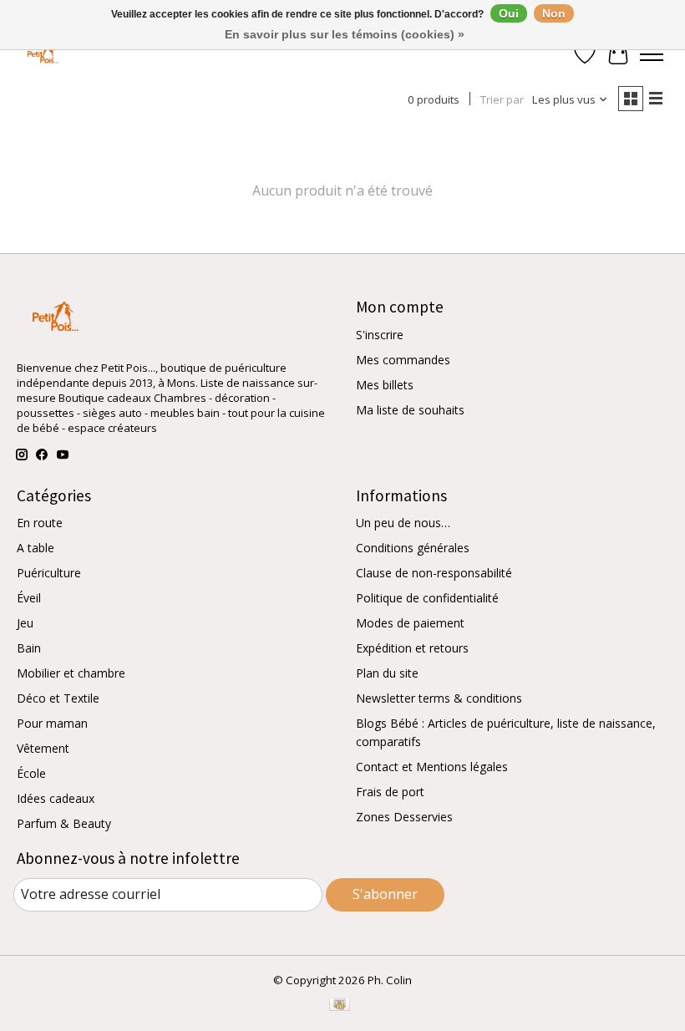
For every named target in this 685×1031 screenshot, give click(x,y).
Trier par (502, 99)
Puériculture (49, 573)
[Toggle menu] (651, 54)
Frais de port (390, 792)
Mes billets (385, 385)
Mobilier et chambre (71, 673)
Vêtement (43, 748)
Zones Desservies (404, 817)
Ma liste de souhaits (410, 410)
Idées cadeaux (55, 798)
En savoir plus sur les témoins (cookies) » (344, 34)
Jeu (25, 623)
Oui (509, 13)
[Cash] (339, 1006)
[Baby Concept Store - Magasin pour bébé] (40, 55)
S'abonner (385, 894)
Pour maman (52, 723)
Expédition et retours (412, 648)
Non (554, 13)
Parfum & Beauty (64, 823)
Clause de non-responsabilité (434, 573)
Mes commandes (403, 360)
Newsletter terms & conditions (439, 698)
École (31, 773)
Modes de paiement (410, 623)
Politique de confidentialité (427, 598)
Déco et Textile (58, 698)
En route (40, 523)
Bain (29, 648)
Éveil (29, 598)
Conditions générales (412, 548)
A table (35, 548)
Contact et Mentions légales (432, 767)
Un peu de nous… (403, 523)
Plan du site (387, 673)
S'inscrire (379, 335)
